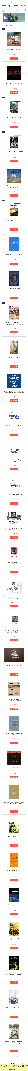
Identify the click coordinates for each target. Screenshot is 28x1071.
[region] (14, 17)
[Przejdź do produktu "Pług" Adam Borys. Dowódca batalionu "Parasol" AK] (14, 621)
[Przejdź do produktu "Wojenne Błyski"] (14, 929)
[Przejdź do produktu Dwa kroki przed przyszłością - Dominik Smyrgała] (14, 997)
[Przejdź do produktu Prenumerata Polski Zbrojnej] (14, 415)
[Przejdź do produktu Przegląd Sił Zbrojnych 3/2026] (14, 210)
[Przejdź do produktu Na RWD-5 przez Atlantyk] (14, 278)
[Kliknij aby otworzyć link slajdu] (14, 17)
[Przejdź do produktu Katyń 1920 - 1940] (14, 758)
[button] (3, 11)
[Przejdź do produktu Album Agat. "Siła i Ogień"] (14, 39)
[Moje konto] (17, 11)
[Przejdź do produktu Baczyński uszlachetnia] (14, 826)
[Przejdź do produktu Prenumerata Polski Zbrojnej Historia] (14, 450)
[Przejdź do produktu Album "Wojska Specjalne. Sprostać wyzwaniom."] (14, 176)
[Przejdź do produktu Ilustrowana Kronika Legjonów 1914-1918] (14, 723)
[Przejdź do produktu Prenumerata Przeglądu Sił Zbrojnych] (14, 484)
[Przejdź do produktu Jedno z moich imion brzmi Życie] (14, 860)
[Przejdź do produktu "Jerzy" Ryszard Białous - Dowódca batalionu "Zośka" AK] (14, 552)
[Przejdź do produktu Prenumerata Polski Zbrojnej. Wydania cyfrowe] (14, 518)
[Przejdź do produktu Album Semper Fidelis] (14, 655)
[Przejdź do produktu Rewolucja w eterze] (14, 895)
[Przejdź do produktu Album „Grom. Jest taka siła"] (14, 73)
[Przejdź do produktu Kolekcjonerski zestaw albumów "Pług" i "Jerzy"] (14, 587)
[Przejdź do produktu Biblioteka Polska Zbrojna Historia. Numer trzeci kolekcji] (14, 313)
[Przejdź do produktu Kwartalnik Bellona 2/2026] (14, 244)
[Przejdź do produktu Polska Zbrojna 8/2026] (14, 107)
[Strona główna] (14, 5)
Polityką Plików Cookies (9, 1066)
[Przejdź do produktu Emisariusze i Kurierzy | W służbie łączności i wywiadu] (14, 963)
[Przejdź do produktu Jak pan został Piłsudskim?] (14, 347)
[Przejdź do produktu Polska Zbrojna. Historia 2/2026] (14, 142)
